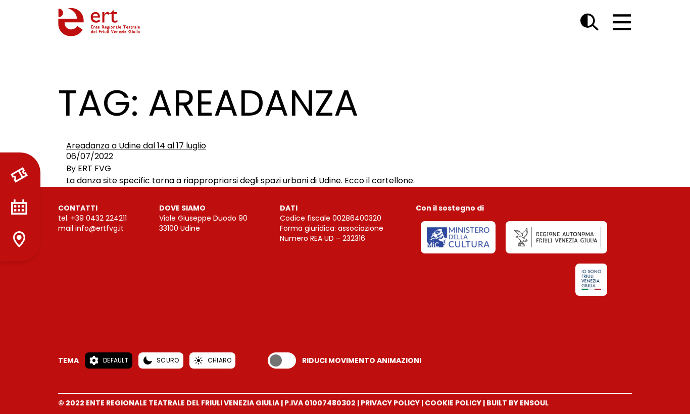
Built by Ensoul (517, 403)
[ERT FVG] (99, 22)
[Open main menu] (622, 22)
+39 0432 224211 (99, 218)
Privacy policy (390, 403)
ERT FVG (94, 168)
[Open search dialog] (589, 22)
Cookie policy (453, 403)
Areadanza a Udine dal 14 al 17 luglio (136, 145)
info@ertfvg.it (99, 228)
